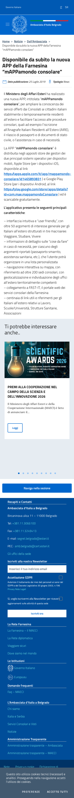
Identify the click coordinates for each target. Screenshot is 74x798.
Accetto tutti (57, 791)
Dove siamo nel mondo (22, 653)
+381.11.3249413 (24, 531)
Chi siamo (14, 708)
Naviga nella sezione (37, 488)
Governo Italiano (13, 7)
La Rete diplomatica (20, 638)
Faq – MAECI (16, 692)
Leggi (17, 428)
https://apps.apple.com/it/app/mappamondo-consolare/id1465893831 (37, 176)
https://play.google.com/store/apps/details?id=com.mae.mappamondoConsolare (36, 192)
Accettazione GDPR (20, 577)
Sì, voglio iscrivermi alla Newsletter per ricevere (34, 599)
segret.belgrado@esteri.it (33, 538)
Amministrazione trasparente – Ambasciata (35, 745)
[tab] (19, 473)
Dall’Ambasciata (37, 41)
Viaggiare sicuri (17, 645)
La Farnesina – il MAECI (23, 630)
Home (6, 41)
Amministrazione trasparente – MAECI (32, 753)
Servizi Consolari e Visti (22, 724)
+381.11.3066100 (24, 523)
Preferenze (31, 791)
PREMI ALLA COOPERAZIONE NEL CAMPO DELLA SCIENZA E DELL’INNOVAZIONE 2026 (32, 391)
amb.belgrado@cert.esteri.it (32, 546)
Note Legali (20, 589)
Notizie (18, 41)
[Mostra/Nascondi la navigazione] (7, 24)
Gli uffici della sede (19, 553)
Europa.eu (19, 677)
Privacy (11, 589)
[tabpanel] (37, 406)
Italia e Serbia (16, 716)
